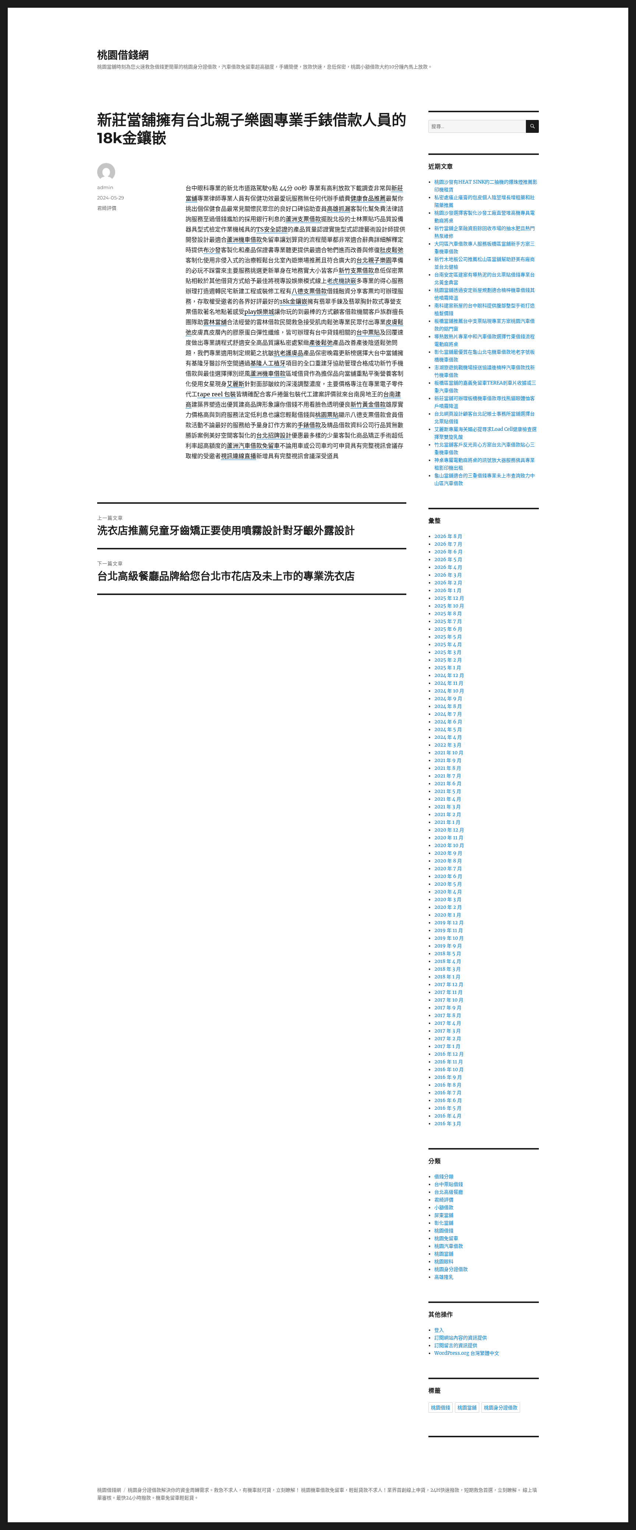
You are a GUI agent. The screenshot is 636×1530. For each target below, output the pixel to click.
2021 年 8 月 (447, 768)
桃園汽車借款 (448, 1246)
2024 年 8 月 (448, 706)
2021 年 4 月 (447, 799)
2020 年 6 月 (448, 876)
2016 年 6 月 (448, 1100)
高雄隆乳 (443, 1277)
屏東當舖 (443, 1215)
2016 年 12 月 (449, 1054)
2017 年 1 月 (447, 1046)
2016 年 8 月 (448, 1085)
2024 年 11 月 (448, 683)
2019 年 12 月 (449, 923)
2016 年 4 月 (448, 1116)
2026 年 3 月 (448, 575)
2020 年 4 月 (448, 892)
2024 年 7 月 (448, 714)
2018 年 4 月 (447, 961)
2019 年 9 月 (448, 946)
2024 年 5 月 (448, 729)
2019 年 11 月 (448, 930)
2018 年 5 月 (447, 953)
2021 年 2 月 (447, 814)
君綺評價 (106, 208)
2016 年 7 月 (448, 1093)
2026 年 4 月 (448, 567)
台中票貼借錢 (448, 1184)
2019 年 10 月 (449, 938)
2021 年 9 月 (448, 760)
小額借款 (443, 1207)
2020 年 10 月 (449, 845)
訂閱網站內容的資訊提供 (460, 1338)
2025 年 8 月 (448, 613)
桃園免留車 (446, 1238)
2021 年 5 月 (447, 791)
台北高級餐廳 (448, 1192)
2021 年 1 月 (447, 822)
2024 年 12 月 (449, 675)
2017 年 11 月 (448, 992)
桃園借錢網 (123, 55)
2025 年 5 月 (448, 637)
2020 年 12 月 (449, 830)
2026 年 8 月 (448, 536)
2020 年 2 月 (448, 907)
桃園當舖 (443, 1254)
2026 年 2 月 (448, 583)
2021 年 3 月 (447, 807)
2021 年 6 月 (448, 783)
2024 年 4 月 (448, 737)
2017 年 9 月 (448, 1008)
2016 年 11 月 (448, 1062)
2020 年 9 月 (448, 853)
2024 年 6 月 (448, 722)
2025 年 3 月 (448, 652)
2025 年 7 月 (448, 621)
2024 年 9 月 (448, 698)
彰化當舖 (443, 1223)
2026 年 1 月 (448, 590)
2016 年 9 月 (448, 1077)
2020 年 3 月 (448, 899)
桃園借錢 (443, 1231)
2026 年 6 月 (448, 552)
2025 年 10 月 (449, 606)
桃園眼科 (443, 1261)
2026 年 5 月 (448, 559)
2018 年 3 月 (447, 969)
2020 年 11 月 (448, 838)
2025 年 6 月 (448, 629)
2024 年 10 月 (449, 691)
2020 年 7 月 (448, 868)
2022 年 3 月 (448, 745)
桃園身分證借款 (451, 1269)
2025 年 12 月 (449, 598)
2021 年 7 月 (447, 776)
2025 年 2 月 (448, 660)
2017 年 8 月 (447, 1015)
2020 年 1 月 (447, 915)
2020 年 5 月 (448, 884)
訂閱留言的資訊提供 (455, 1345)
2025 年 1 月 (447, 668)
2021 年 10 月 (448, 753)
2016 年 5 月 (448, 1108)
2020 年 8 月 (448, 861)
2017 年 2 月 (447, 1038)
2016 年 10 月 (449, 1069)
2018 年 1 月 (447, 977)
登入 (439, 1330)
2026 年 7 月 (448, 544)
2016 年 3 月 (447, 1123)
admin (105, 187)
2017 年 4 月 (447, 1023)
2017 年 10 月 (448, 1000)
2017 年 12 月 (448, 984)
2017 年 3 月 (447, 1031)
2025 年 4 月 (448, 644)
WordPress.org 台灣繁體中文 (466, 1353)
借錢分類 (443, 1176)
